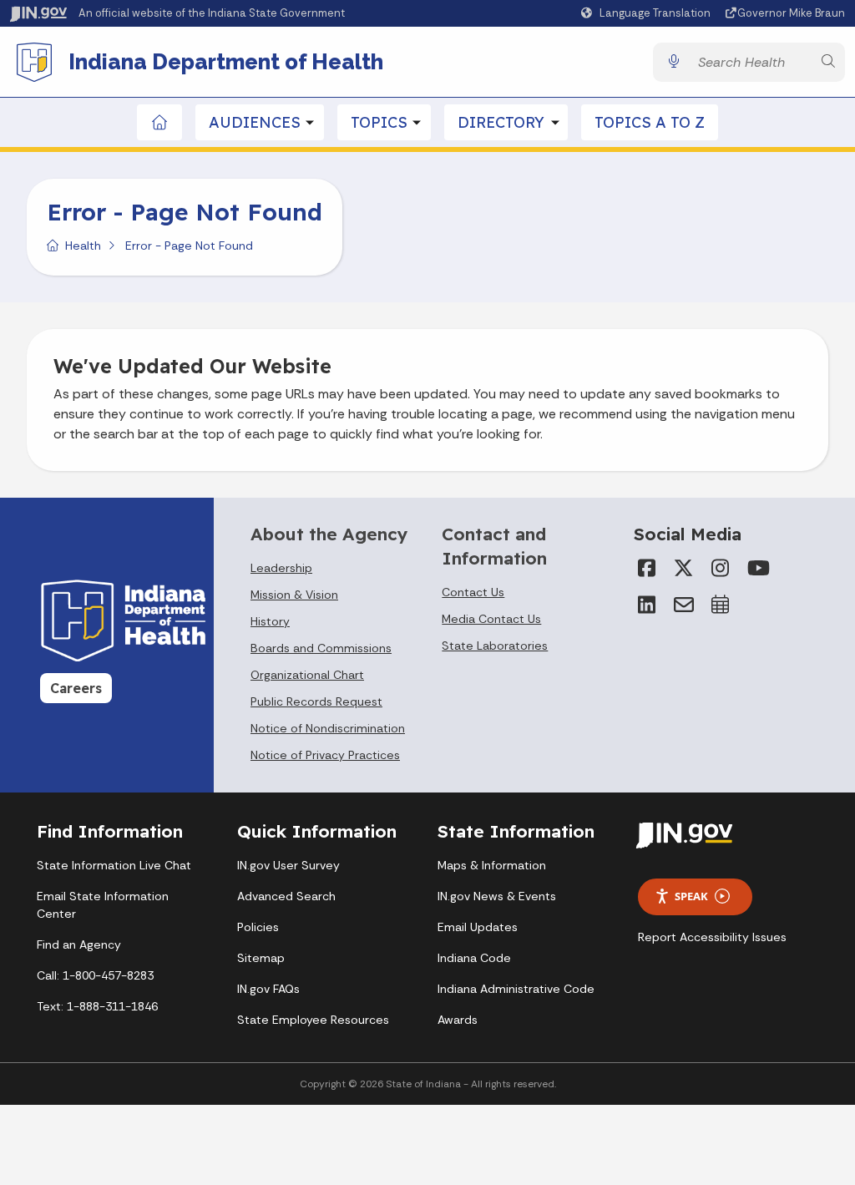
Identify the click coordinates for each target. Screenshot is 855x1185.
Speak (691, 896)
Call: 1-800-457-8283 (95, 975)
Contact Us (473, 592)
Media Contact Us (491, 618)
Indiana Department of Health (225, 61)
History (270, 621)
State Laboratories (495, 645)
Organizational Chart (307, 674)
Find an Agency (79, 944)
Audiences (255, 122)
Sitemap (261, 957)
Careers (76, 688)
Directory (501, 122)
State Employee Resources (313, 1019)
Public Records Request (316, 701)
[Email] (683, 604)
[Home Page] (160, 122)
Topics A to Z (649, 122)
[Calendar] (720, 604)
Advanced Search (286, 896)
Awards (458, 1019)
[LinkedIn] (647, 604)
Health (83, 245)
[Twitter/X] (683, 568)
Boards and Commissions (321, 648)
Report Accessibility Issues (712, 936)
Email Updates (478, 926)
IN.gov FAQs (268, 988)
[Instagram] (720, 568)
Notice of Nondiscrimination (327, 728)
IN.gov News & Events (497, 896)
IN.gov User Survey (288, 865)
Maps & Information (492, 865)
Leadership (281, 567)
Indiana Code (474, 957)
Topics (379, 122)
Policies (258, 926)
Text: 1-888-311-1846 (97, 1006)
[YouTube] (757, 568)
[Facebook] (647, 568)
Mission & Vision (294, 594)
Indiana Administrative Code (516, 988)
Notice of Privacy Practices (325, 754)
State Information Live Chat (114, 865)
